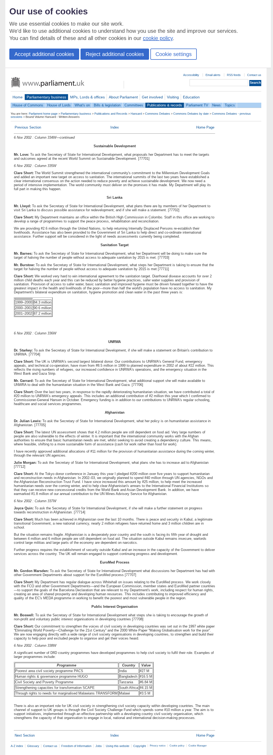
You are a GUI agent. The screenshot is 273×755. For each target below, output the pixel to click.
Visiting (173, 97)
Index (114, 127)
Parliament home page (43, 113)
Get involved (152, 97)
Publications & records (164, 105)
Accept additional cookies (44, 54)
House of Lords (59, 105)
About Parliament (123, 97)
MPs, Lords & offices (87, 97)
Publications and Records (110, 113)
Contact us (254, 75)
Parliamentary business (46, 97)
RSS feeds (234, 75)
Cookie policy (177, 745)
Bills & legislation (107, 105)
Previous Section (28, 127)
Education (191, 97)
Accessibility (191, 75)
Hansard (136, 113)
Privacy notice (158, 745)
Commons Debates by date (191, 113)
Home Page (205, 127)
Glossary (33, 746)
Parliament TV (197, 105)
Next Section (25, 735)
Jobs (98, 746)
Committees (134, 105)
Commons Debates (157, 113)
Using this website (117, 746)
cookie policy (158, 38)
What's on (82, 105)
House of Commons (28, 105)
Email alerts (213, 75)
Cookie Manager (197, 745)
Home (18, 97)
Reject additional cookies (115, 54)
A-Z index (17, 746)
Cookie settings (173, 54)
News (216, 105)
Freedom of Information (76, 746)
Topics (230, 105)
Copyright (139, 746)
